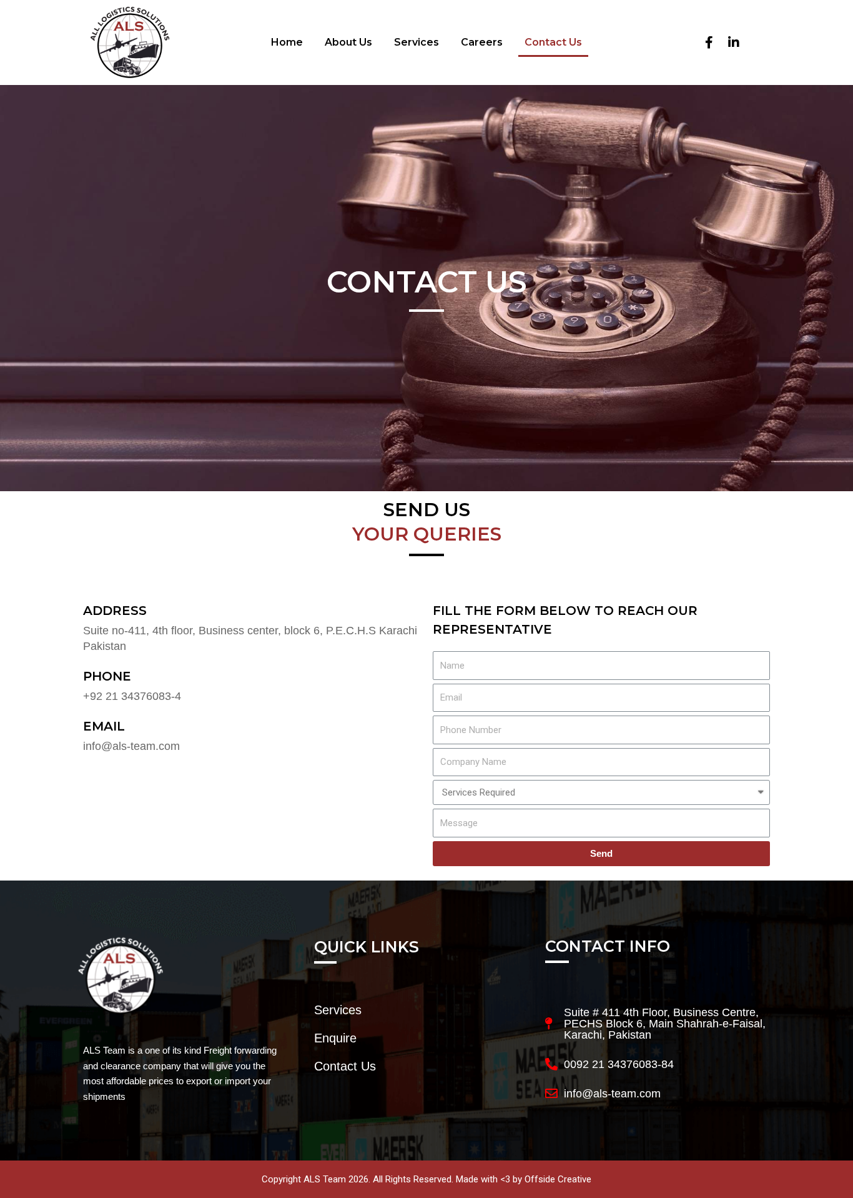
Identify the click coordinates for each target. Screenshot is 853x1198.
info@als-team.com (131, 746)
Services (416, 42)
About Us (348, 42)
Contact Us (553, 42)
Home (287, 42)
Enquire (335, 1038)
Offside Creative (558, 1179)
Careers (482, 42)
